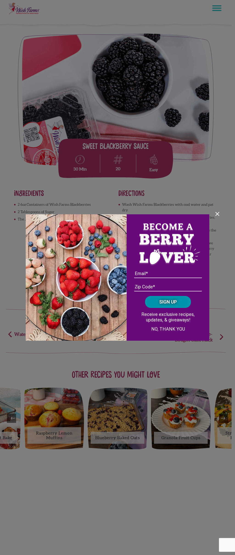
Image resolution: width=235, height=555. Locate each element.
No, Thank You (168, 329)
